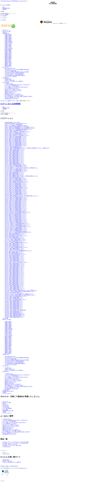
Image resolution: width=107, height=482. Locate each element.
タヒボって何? (5, 404)
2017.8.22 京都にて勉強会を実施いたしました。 (15, 173)
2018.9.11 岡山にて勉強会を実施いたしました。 (15, 152)
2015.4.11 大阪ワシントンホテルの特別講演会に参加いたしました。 (19, 250)
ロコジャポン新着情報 (7, 408)
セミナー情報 (7, 100)
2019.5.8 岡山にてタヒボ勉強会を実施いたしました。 (16, 139)
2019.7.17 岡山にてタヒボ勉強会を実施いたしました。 (16, 136)
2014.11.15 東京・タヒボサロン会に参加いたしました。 (16, 262)
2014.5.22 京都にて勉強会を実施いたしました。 (15, 276)
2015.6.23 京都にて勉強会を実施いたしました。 (15, 243)
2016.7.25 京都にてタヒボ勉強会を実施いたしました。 (16, 205)
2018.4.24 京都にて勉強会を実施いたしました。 (15, 159)
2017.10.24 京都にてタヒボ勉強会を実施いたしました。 (16, 170)
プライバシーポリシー (7, 393)
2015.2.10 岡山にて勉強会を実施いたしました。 (15, 255)
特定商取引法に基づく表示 (8, 391)
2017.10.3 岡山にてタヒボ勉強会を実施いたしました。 (16, 171)
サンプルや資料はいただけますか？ (12, 88)
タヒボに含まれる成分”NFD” (10, 70)
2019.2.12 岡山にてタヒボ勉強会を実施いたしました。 (16, 143)
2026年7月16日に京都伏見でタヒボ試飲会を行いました (16, 123)
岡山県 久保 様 (8, 53)
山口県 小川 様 (8, 47)
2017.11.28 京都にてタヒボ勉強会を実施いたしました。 (16, 166)
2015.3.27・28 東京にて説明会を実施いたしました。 (15, 254)
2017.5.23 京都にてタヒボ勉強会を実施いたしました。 (16, 180)
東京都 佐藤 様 (8, 57)
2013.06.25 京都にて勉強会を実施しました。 (14, 305)
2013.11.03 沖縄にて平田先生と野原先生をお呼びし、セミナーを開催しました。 (21, 290)
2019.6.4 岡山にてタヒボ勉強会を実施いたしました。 (16, 138)
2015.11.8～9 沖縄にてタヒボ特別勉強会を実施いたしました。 (17, 223)
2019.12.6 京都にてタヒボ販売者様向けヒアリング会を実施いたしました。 (20, 128)
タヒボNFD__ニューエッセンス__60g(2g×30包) (12, 445)
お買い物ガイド (6, 77)
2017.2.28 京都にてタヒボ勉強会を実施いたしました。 (16, 296)
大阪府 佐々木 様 (8, 42)
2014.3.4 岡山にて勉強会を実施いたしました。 (14, 279)
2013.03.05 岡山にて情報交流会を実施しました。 (15, 314)
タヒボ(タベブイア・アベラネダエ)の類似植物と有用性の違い (17, 69)
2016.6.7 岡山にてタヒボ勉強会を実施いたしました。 (16, 207)
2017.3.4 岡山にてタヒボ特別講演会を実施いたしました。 (17, 187)
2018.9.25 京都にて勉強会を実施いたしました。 (15, 153)
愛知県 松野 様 (8, 56)
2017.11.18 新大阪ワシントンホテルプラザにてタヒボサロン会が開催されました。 (21, 167)
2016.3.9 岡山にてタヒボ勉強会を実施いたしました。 (16, 215)
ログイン (2, 14)
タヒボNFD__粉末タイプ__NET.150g (10, 444)
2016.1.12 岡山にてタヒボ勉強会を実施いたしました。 (16, 220)
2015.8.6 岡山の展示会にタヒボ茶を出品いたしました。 (16, 235)
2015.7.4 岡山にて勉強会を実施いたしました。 (14, 241)
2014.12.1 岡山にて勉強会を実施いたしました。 (15, 259)
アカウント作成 (6, 453)
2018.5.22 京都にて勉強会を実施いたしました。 (15, 157)
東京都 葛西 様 (8, 61)
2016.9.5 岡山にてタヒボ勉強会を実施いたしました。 (16, 201)
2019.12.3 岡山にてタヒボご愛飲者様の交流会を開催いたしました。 (19, 129)
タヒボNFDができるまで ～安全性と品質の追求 (14, 361)
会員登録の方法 (8, 78)
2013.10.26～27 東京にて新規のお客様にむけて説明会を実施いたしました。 (20, 291)
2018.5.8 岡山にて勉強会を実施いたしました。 (14, 158)
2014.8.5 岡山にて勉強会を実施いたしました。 (14, 269)
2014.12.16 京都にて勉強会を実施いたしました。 (15, 258)
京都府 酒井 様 (8, 35)
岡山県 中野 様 (8, 339)
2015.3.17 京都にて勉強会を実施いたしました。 (14, 252)
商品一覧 (4, 403)
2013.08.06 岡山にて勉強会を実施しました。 (14, 301)
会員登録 (6, 14)
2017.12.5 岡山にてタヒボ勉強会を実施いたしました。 (16, 165)
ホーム (1, 100)
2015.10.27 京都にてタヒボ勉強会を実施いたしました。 (16, 228)
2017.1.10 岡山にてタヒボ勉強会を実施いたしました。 (16, 192)
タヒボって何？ (6, 67)
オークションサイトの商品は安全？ (12, 85)
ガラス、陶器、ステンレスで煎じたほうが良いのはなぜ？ (16, 377)
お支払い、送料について (10, 369)
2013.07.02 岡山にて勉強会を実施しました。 (14, 304)
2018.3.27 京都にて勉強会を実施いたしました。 (15, 163)
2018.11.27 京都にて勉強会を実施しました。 (14, 146)
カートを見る (3, 19)
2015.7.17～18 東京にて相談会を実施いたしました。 (15, 240)
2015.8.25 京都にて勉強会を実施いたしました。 (15, 234)
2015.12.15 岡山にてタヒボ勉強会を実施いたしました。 (16, 222)
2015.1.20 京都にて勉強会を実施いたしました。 (15, 256)
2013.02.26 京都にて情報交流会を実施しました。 (15, 315)
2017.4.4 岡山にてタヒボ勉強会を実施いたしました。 (16, 185)
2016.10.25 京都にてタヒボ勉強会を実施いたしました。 (16, 198)
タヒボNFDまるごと (7, 446)
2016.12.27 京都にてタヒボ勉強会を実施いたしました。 (16, 193)
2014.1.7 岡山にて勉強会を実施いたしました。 (14, 284)
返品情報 (4, 9)
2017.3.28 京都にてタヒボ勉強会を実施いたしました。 (16, 186)
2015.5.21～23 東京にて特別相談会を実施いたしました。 (16, 247)
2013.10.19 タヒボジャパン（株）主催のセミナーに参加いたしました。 (19, 293)
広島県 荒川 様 (8, 55)
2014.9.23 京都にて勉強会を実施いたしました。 (15, 266)
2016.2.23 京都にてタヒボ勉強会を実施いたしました (15, 216)
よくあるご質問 (6, 82)
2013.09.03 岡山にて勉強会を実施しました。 (14, 297)
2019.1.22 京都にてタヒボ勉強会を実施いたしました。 (16, 144)
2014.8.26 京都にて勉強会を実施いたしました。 (15, 268)
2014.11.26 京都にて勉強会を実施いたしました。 (15, 261)
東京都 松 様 (7, 60)
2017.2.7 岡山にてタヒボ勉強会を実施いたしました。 (16, 299)
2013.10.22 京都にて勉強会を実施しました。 (14, 292)
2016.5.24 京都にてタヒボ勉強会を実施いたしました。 (16, 209)
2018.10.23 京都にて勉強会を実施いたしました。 (15, 150)
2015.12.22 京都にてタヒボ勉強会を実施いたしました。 (16, 221)
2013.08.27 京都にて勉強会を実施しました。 (14, 300)
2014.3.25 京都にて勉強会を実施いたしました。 (15, 278)
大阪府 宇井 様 (8, 43)
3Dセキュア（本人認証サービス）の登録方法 (14, 81)
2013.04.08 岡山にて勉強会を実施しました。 (14, 312)
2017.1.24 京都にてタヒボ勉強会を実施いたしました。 (16, 191)
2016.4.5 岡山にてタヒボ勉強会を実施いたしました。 (16, 214)
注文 (3, 6)
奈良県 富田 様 (8, 46)
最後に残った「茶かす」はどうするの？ (13, 384)
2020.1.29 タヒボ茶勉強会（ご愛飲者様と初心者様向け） (16, 125)
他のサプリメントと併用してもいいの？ (13, 89)
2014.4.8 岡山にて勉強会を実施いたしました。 (14, 277)
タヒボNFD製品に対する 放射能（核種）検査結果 (15, 75)
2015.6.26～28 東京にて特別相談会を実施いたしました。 (16, 242)
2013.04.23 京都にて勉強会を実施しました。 (14, 311)
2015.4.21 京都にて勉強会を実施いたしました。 (15, 249)
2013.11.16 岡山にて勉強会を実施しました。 (14, 289)
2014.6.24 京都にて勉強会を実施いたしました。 (15, 272)
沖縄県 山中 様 (8, 62)
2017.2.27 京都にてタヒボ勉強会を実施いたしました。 (16, 188)
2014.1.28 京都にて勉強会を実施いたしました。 (15, 283)
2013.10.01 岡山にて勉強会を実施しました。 (14, 298)
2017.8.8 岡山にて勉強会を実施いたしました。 (14, 174)
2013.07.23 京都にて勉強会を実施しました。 (14, 303)
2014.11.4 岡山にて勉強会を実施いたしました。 (15, 263)
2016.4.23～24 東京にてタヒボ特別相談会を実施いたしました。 (18, 212)
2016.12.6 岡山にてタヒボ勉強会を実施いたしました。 (16, 194)
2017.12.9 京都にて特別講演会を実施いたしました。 (15, 164)
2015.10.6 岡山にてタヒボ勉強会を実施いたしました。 (16, 230)
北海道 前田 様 (8, 40)
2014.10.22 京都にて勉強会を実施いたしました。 (15, 264)
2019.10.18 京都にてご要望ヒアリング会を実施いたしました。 (17, 131)
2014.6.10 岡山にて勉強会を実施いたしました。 (15, 271)
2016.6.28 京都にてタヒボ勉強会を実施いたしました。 (16, 208)
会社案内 (4, 392)
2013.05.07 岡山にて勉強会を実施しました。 (14, 308)
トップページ (5, 29)
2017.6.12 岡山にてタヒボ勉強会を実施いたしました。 (16, 179)
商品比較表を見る (6, 8)
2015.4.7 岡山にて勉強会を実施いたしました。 (14, 251)
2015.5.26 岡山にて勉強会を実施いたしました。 (15, 245)
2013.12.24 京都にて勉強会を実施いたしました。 (15, 285)
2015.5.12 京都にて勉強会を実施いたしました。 (15, 248)
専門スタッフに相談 (7, 319)
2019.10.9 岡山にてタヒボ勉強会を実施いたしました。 (16, 132)
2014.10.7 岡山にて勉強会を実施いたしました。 (15, 265)
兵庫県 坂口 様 (8, 36)
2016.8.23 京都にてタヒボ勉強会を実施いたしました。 (16, 202)
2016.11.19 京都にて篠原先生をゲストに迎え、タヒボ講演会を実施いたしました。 (21, 195)
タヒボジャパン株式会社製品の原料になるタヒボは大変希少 (17, 71)
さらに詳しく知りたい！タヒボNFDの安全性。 (14, 74)
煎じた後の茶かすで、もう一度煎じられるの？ (14, 95)
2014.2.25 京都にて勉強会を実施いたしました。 (15, 280)
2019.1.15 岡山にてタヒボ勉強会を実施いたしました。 (16, 145)
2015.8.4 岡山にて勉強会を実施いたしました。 (14, 236)
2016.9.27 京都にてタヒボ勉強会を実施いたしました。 (16, 200)
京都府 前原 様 (8, 34)
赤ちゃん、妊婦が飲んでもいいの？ (12, 97)
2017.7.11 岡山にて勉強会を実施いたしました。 (15, 177)
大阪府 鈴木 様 (8, 332)
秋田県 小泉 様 (8, 63)
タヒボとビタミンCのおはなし (11, 76)
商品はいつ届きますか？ (10, 92)
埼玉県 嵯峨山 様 (8, 41)
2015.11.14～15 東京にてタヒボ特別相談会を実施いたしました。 (18, 226)
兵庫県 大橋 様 (8, 325)
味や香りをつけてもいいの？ (10, 91)
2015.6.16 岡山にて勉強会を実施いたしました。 (15, 244)
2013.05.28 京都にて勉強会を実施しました (13, 307)
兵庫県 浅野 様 (8, 39)
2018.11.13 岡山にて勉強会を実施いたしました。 (15, 149)
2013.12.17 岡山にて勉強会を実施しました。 (14, 286)
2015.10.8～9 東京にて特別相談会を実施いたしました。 (16, 229)
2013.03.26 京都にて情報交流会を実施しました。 (15, 313)
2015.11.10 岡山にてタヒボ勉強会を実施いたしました (16, 227)
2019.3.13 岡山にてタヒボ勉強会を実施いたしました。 (16, 142)
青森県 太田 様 (8, 64)
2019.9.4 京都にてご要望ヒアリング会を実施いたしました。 (17, 135)
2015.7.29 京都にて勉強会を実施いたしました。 (15, 237)
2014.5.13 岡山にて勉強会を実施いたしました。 (15, 273)
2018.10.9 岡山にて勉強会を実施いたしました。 (15, 151)
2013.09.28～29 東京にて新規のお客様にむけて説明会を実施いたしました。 (20, 294)
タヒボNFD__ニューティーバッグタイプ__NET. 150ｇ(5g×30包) (15, 443)
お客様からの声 (6, 33)
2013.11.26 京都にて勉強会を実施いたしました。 (15, 287)
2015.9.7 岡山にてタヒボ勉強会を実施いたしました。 (16, 233)
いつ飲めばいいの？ (9, 83)
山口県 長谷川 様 (8, 48)
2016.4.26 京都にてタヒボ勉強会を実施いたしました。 (16, 213)
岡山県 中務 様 (8, 50)
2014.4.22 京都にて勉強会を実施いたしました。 (15, 275)
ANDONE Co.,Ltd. (22, 468)
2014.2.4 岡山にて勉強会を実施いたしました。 (14, 282)
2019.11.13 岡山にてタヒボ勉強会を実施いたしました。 (16, 130)
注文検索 (2, 13)
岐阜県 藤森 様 (8, 49)
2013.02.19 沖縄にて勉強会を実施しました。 (14, 317)
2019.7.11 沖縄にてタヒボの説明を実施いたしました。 (16, 137)
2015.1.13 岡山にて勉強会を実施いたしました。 (15, 257)
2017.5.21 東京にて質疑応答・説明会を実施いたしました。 (17, 181)
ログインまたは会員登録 (5, 4)
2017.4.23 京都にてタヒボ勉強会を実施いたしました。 (16, 184)
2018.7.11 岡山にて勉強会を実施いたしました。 (15, 156)
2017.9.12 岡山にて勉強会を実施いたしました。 (15, 172)
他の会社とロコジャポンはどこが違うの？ (13, 90)
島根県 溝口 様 (8, 54)
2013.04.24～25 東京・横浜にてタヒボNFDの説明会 (15, 310)
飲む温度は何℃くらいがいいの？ (11, 98)
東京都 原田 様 (8, 346)
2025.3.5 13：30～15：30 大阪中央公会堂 (13, 124)
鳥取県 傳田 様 (8, 353)
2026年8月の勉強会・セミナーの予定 (12, 122)
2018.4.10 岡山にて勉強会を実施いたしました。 (15, 160)
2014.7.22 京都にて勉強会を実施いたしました (14, 270)
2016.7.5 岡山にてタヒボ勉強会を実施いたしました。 (16, 206)
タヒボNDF (5, 32)
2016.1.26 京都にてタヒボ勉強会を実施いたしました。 (16, 219)
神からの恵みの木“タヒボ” (10, 68)
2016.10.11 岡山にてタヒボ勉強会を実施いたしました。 (16, 199)
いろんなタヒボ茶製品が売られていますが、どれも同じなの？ (17, 84)
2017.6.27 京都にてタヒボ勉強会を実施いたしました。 (16, 178)
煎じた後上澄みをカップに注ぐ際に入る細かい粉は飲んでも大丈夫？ (19, 96)
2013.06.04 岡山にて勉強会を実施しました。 (14, 306)
